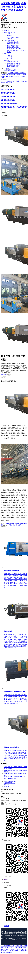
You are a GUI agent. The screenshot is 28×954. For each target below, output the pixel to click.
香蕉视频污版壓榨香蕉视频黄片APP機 (14, 74)
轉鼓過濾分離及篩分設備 (9, 103)
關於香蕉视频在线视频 (10, 781)
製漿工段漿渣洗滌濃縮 (8, 89)
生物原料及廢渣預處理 (8, 96)
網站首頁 (9, 81)
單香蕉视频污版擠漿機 (15, 525)
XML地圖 (14, 940)
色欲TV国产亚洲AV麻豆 (9, 949)
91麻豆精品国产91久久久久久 (14, 950)
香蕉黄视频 (18, 946)
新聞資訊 (6, 784)
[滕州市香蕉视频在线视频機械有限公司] (4, 21)
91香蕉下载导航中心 (18, 81)
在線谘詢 (3, 375)
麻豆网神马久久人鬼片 (9, 947)
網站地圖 (24, 938)
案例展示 (6, 786)
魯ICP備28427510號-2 (12, 938)
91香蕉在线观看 (20, 949)
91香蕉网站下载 (10, 946)
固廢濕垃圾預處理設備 (8, 93)
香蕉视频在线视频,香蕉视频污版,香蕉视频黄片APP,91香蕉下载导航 (13, 7)
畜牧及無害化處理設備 (8, 100)
